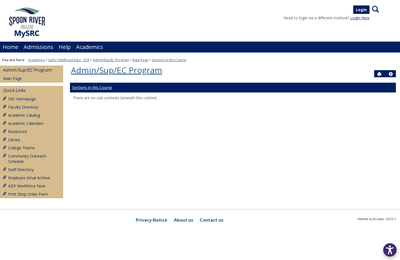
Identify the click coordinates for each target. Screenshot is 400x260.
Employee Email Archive (29, 177)
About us (183, 220)
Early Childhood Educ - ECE (68, 60)
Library (14, 139)
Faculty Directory (23, 107)
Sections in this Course (169, 60)
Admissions (38, 47)
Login (361, 9)
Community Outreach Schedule (27, 158)
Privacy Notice (151, 220)
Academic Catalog (24, 115)
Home (10, 47)
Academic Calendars (26, 123)
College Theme (21, 147)
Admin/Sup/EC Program (111, 60)
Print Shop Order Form (28, 194)
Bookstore (17, 131)
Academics (89, 47)
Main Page (140, 60)
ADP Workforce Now (26, 185)
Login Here (360, 17)
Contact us (211, 220)
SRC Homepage (22, 98)
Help (65, 47)
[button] (391, 74)
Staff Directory (21, 169)
